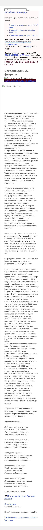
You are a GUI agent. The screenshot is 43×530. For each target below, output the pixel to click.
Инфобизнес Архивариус (15, 12)
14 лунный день (11, 44)
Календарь (10, 504)
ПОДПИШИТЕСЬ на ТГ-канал (17, 55)
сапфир (28, 46)
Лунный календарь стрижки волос (23, 35)
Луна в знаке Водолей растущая (18, 42)
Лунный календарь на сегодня (20, 80)
